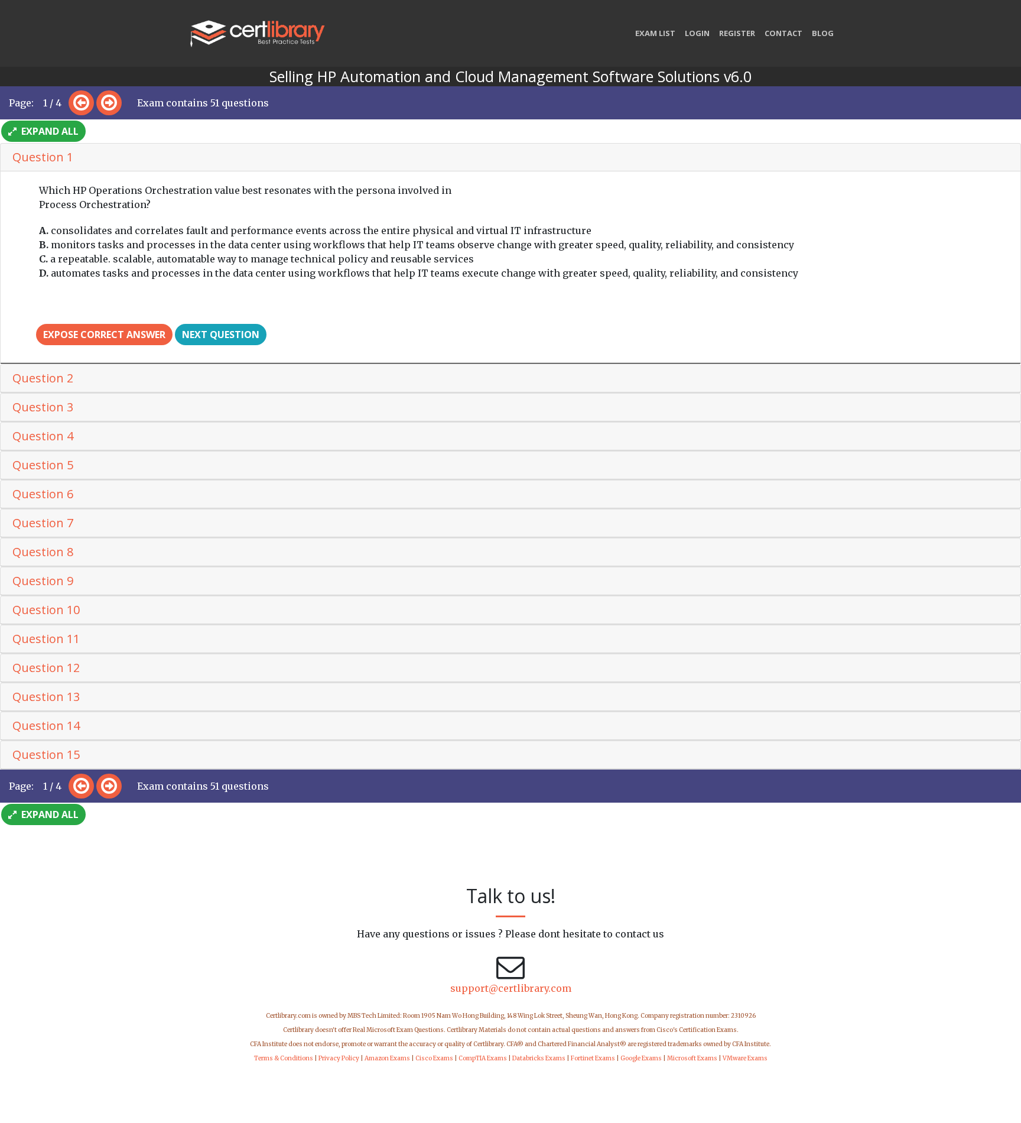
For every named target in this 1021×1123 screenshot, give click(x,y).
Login (697, 33)
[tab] (510, 157)
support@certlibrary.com (510, 988)
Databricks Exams (538, 1058)
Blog (823, 33)
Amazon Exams (387, 1058)
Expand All (49, 131)
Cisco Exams (434, 1058)
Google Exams (641, 1058)
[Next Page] (109, 102)
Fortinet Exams (593, 1058)
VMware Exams (745, 1058)
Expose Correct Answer (104, 334)
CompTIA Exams (483, 1058)
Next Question (220, 334)
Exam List (655, 33)
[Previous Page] (81, 102)
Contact (783, 33)
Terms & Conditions (283, 1058)
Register (737, 33)
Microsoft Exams (692, 1058)
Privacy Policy (338, 1058)
